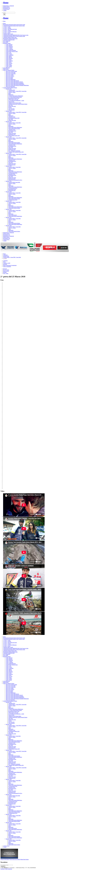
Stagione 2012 (9, 209)
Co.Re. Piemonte (9, 58)
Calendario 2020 (11, 116)
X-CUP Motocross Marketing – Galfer (16, 100)
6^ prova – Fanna (6, 32)
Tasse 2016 (10, 176)
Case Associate (11, 108)
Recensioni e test (6, 8)
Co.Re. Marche (9, 57)
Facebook (3, 868)
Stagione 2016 (9, 166)
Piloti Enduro (6, 69)
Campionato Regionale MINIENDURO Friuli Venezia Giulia (15, 35)
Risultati (4, 272)
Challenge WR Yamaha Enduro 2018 (16, 151)
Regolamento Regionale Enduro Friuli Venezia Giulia (14, 24)
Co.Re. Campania (9, 49)
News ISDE (5, 42)
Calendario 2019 (11, 129)
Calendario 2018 (11, 144)
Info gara (5, 268)
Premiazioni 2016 (11, 178)
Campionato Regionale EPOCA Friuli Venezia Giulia (14, 36)
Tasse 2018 (10, 147)
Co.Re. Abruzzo (9, 44)
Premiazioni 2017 (11, 164)
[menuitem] (57, 253)
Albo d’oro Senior (9, 77)
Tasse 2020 (10, 119)
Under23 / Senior (11, 92)
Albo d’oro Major (9, 78)
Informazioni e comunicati (8, 5)
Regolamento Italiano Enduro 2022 (10, 38)
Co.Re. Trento (9, 64)
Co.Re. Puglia (8, 59)
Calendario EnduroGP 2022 (9, 39)
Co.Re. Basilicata (9, 46)
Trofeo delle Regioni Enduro (14, 128)
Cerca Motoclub (6, 67)
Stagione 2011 (9, 217)
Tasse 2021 (10, 105)
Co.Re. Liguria (9, 53)
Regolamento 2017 (12, 161)
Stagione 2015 (9, 181)
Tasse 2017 (10, 162)
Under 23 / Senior (12, 139)
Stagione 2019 (9, 121)
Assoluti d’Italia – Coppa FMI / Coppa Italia (17, 91)
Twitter (6, 868)
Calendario (5, 255)
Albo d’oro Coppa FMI (10, 72)
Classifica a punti (6, 263)
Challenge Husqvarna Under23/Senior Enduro (17, 104)
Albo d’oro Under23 (10, 76)
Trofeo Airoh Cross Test (13, 99)
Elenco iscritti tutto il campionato (10, 265)
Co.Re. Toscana (9, 63)
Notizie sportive (6, 6)
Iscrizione (5, 264)
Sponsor (10, 107)
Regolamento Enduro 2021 (13, 98)
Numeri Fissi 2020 (12, 120)
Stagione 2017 (9, 153)
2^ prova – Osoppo (7, 28)
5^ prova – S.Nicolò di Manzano (10, 31)
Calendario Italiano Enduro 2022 (10, 37)
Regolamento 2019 (12, 130)
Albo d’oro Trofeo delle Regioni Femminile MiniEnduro (17, 85)
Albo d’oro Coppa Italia (10, 73)
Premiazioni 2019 (11, 134)
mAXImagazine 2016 (12, 173)
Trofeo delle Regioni (12, 215)
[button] (57, 255)
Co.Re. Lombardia (9, 55)
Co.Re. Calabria (9, 47)
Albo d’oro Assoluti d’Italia (11, 71)
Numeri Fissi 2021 (12, 106)
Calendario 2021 (11, 90)
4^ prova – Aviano (7, 30)
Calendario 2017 (11, 160)
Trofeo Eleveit (11, 101)
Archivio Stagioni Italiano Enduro (10, 87)
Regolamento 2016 (12, 175)
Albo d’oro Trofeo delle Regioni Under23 (14, 81)
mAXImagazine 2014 (12, 199)
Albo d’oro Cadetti (9, 74)
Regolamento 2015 (12, 189)
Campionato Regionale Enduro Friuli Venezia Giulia (14, 25)
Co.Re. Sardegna (9, 60)
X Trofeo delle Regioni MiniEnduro (15, 95)
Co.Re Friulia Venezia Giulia (12, 51)
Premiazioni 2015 (11, 190)
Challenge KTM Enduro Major (14, 102)
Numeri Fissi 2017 (12, 163)
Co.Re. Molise (9, 56)
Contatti (4, 10)
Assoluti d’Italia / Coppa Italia (14, 122)
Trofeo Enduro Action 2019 (14, 135)
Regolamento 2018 (12, 146)
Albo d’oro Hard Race (10, 86)
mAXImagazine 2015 (12, 188)
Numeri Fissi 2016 (12, 177)
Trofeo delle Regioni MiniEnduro (15, 127)
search (4, 14)
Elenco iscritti (6, 271)
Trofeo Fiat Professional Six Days (15, 180)
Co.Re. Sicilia (8, 62)
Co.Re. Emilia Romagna (11, 50)
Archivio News (6, 9)
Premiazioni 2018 (11, 149)
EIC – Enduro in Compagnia (14, 150)
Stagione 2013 (9, 201)
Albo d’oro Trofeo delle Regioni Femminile (15, 83)
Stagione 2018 (9, 136)
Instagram (10, 868)
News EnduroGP (6, 40)
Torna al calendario (7, 266)
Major (9, 93)
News (4, 261)
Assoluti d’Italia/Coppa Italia (14, 182)
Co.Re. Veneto (9, 66)
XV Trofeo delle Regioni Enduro (15, 97)
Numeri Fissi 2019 (12, 133)
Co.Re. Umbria (9, 65)
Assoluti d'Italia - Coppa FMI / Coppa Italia (12, 257)
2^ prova (5, 258)
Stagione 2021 (9, 88)
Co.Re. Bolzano (9, 45)
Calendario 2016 (11, 174)
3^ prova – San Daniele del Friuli (10, 29)
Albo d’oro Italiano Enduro (8, 70)
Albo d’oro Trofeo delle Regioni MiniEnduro (15, 84)
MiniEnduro (10, 94)
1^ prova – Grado (6, 26)
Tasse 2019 (10, 132)
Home (5, 2)
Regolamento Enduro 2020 (13, 118)
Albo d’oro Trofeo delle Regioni (12, 80)
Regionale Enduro (7, 43)
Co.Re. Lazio (8, 52)
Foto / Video (5, 273)
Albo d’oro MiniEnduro (10, 79)
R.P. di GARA (6, 269)
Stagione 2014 (9, 191)
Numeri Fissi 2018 (12, 148)
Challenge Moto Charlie (8, 33)
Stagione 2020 (9, 111)
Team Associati (11, 109)
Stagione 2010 (9, 225)
